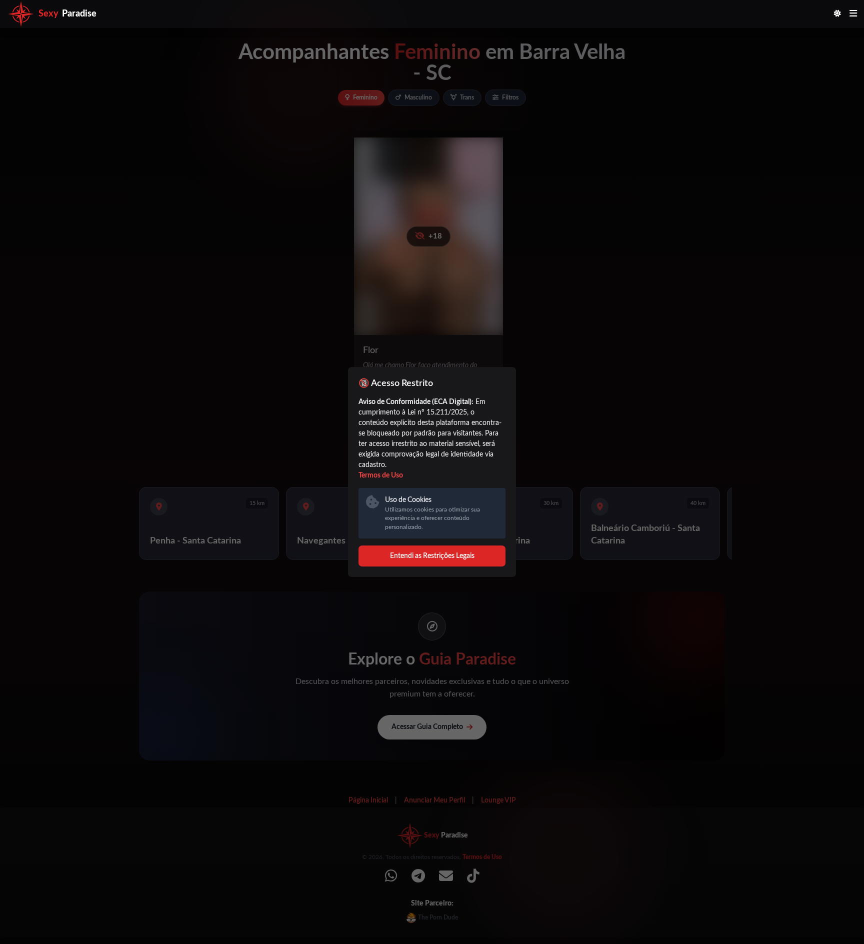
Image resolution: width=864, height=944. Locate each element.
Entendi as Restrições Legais (432, 556)
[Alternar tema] (837, 14)
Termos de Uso (380, 475)
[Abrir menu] (853, 14)
